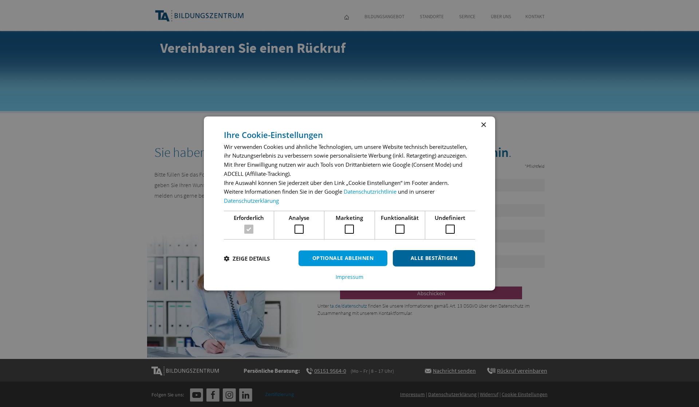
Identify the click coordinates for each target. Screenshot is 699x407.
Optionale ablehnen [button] (343, 257)
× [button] (483, 125)
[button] (247, 258)
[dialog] (349, 203)
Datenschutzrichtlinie (370, 191)
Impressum (349, 277)
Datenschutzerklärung (251, 200)
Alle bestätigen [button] (434, 257)
